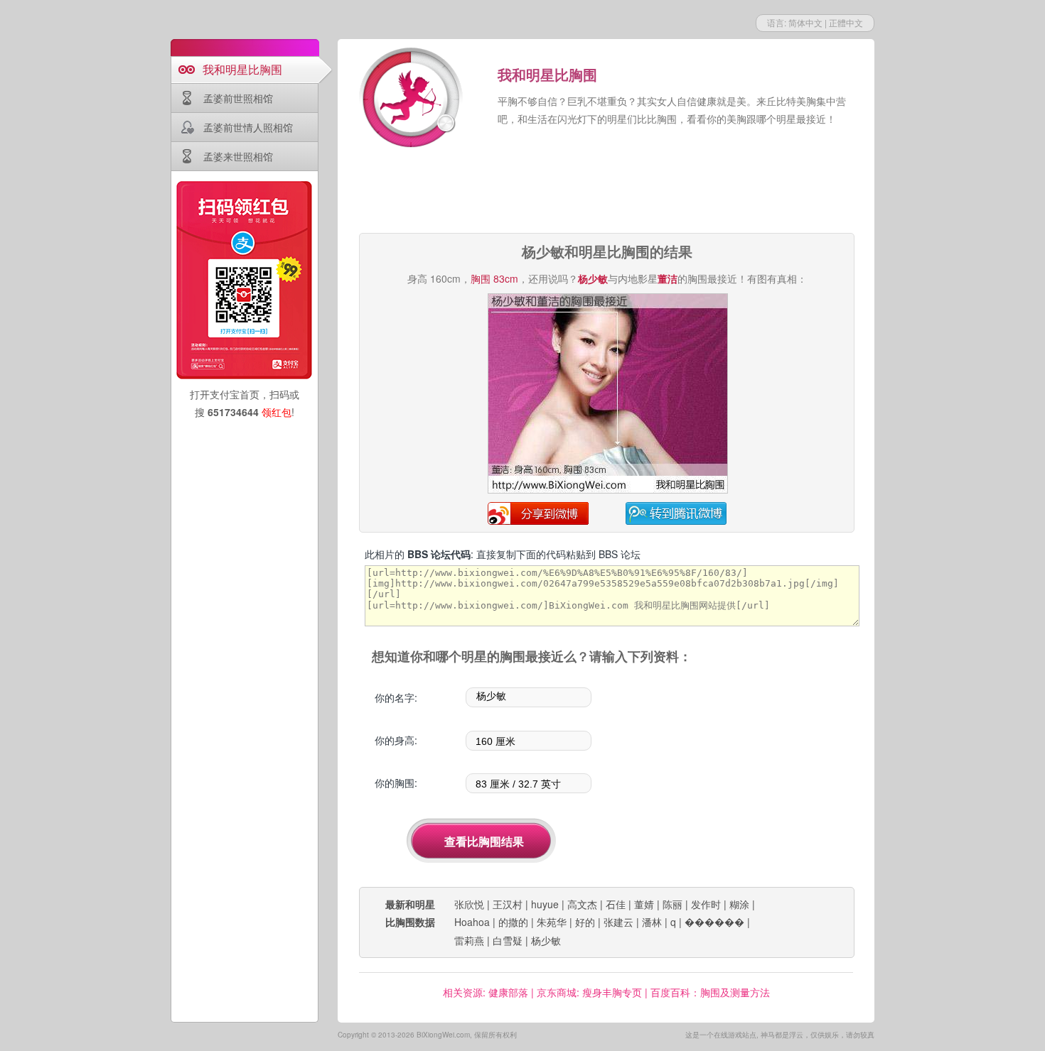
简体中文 (805, 22)
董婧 (644, 904)
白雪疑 (507, 940)
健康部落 (508, 992)
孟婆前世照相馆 (238, 98)
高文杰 (582, 904)
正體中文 (846, 22)
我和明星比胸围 (242, 69)
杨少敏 (546, 940)
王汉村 (507, 904)
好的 (585, 922)
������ (714, 922)
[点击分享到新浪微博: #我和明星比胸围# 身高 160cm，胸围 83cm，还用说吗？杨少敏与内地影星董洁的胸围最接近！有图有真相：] (608, 491)
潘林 (652, 922)
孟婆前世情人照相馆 (248, 127)
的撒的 (513, 922)
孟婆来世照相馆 (238, 156)
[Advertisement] (606, 192)
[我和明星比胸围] (412, 99)
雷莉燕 (469, 940)
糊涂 (739, 904)
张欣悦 (469, 904)
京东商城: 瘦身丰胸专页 (589, 992)
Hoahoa (472, 922)
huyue (545, 904)
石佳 (616, 904)
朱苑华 (552, 922)
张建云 (618, 922)
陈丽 (672, 904)
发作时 (706, 904)
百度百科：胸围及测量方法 (710, 992)
